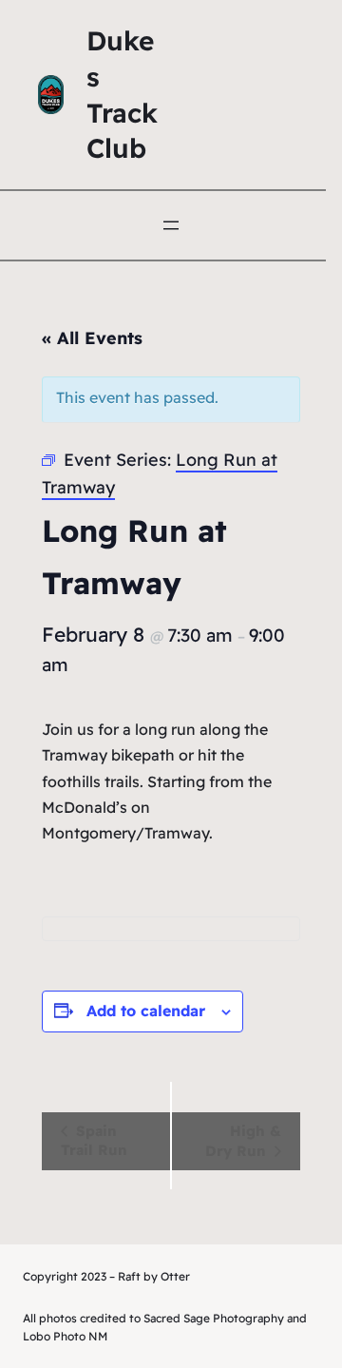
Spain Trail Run (94, 1140)
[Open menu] (171, 225)
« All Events (92, 338)
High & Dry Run (243, 1141)
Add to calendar (145, 1010)
